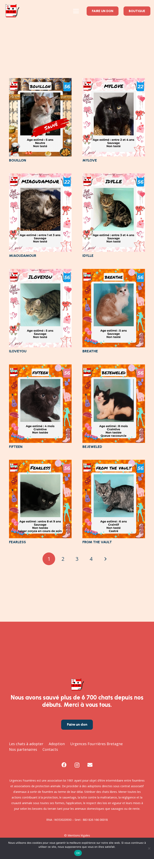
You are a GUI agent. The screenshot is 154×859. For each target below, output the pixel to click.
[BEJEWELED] (113, 367)
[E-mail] (89, 764)
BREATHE (90, 351)
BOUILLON (17, 160)
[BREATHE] (113, 271)
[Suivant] (105, 558)
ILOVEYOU (17, 351)
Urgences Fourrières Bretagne (96, 743)
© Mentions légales (77, 835)
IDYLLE (87, 255)
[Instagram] (77, 765)
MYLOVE (89, 160)
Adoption (57, 743)
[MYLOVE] (113, 80)
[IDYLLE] (113, 176)
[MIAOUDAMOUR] (40, 176)
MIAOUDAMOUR (22, 255)
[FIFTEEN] (40, 367)
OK (78, 853)
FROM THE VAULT (97, 542)
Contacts (50, 749)
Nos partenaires (23, 749)
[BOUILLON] (40, 80)
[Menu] (76, 11)
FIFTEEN (15, 446)
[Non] (149, 848)
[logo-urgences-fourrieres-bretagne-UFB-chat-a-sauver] (12, 11)
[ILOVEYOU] (40, 271)
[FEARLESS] (40, 462)
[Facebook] (64, 764)
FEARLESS (17, 542)
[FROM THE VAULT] (113, 462)
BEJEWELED (92, 446)
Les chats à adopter (26, 743)
